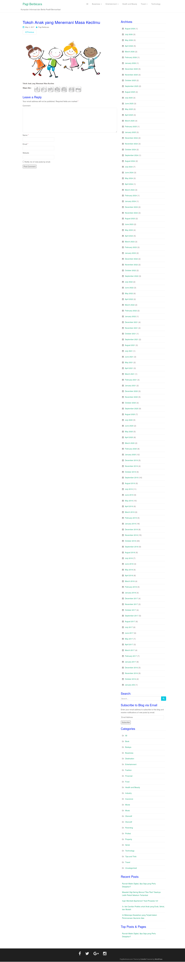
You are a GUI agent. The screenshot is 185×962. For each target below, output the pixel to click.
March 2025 (130, 120)
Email (25, 144)
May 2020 (129, 431)
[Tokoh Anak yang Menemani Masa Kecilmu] (63, 60)
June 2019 (129, 495)
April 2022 (129, 299)
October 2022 (130, 270)
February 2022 (131, 310)
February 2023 (131, 247)
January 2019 (130, 523)
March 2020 (130, 443)
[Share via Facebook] (37, 89)
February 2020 (131, 448)
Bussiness (129, 753)
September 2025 (131, 86)
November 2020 (131, 397)
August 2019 (130, 483)
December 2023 (131, 207)
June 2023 (129, 224)
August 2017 (130, 621)
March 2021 (130, 374)
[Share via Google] (44, 89)
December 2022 (131, 259)
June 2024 (129, 172)
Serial (127, 845)
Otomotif (128, 816)
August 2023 (130, 218)
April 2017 (129, 644)
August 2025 (130, 92)
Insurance (129, 799)
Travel (127, 862)
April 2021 (129, 368)
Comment (26, 105)
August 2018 (130, 552)
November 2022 (131, 264)
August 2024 (130, 161)
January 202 (130, 684)
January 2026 (130, 63)
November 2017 (131, 604)
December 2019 (131, 460)
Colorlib (143, 959)
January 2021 (130, 385)
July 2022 (129, 282)
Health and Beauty (132, 787)
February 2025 (131, 126)
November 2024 (131, 143)
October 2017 (130, 610)
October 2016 (130, 679)
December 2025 (131, 69)
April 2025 (129, 115)
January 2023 (130, 253)
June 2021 (129, 356)
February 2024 (131, 195)
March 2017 (130, 650)
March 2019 (130, 512)
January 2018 (130, 592)
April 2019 (129, 506)
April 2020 (129, 437)
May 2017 (129, 638)
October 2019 (130, 472)
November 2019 (131, 466)
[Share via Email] (71, 89)
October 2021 (130, 333)
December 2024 (131, 138)
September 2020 (131, 408)
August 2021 (130, 345)
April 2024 (129, 184)
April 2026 (129, 46)
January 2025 (130, 132)
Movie (127, 804)
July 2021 (129, 351)
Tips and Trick (130, 856)
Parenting (129, 827)
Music (127, 810)
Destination (129, 758)
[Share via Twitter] (51, 89)
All (126, 735)
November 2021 (131, 328)
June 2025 (129, 103)
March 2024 (130, 190)
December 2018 (131, 529)
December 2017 (131, 598)
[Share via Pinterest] (57, 89)
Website (26, 153)
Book (127, 741)
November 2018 (131, 535)
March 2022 (130, 305)
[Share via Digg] (78, 89)
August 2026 (130, 28)
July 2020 (129, 420)
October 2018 (130, 541)
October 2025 (130, 80)
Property (128, 839)
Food (127, 781)
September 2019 (131, 477)
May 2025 (129, 109)
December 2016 (131, 667)
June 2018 (129, 564)
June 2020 (129, 425)
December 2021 (131, 322)
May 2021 (129, 362)
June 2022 (129, 287)
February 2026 (131, 57)
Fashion (128, 770)
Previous (30, 32)
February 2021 (131, 379)
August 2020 (130, 414)
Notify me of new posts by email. (38, 162)
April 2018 (129, 575)
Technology (129, 850)
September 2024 (131, 155)
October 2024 (130, 149)
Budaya (128, 747)
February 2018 (131, 587)
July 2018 (129, 558)
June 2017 (129, 633)
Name (26, 135)
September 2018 (131, 546)
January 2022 (130, 316)
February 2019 (131, 518)
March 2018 (130, 581)
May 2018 (129, 569)
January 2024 (130, 201)
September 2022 (131, 276)
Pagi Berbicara (32, 4)
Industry (128, 793)
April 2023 (129, 236)
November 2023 (131, 213)
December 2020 (131, 391)
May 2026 (129, 40)
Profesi (128, 833)
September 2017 (131, 615)
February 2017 (131, 656)
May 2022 (129, 293)
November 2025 (131, 74)
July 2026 (129, 34)
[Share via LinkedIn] (64, 89)
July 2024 (129, 166)
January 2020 (130, 454)
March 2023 (130, 241)
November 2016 (131, 673)
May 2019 (129, 500)
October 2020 (130, 402)
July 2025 (129, 97)
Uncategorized (131, 868)
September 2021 (131, 339)
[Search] (163, 698)
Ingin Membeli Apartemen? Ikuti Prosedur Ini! (140, 901)
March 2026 (130, 51)
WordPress (158, 959)
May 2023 (129, 230)
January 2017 (130, 661)
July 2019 (129, 489)
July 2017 (129, 627)
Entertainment (130, 764)
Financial (128, 776)
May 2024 (129, 178)
